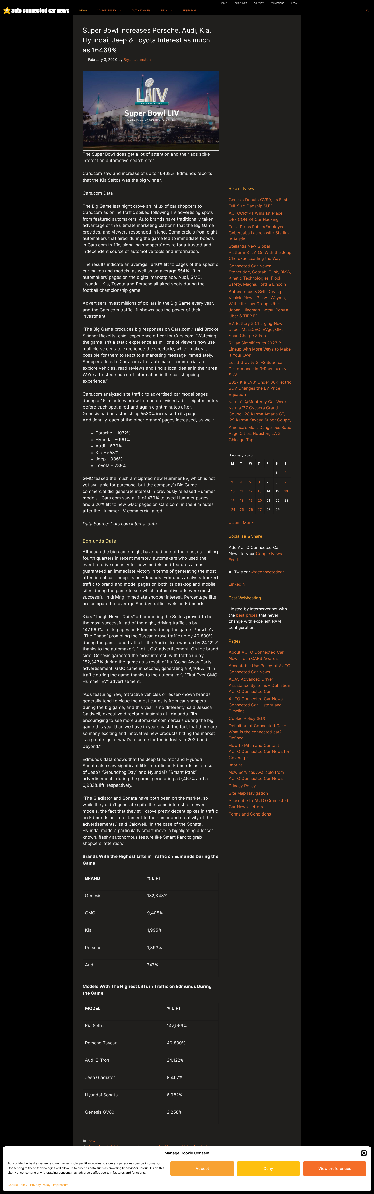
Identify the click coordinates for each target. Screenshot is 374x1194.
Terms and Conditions (250, 814)
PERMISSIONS (277, 3)
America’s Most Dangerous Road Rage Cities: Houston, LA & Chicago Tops (260, 433)
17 (232, 500)
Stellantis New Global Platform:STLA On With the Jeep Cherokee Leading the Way (260, 252)
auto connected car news (40, 10)
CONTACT (259, 3)
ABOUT (224, 3)
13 (259, 491)
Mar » (248, 522)
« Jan (234, 522)
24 (233, 510)
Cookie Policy (17, 1185)
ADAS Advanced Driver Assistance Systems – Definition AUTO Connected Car (259, 685)
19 (250, 500)
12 (250, 491)
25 (242, 510)
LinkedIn (237, 584)
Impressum (60, 1185)
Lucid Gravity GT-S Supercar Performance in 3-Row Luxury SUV (257, 368)
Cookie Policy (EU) (247, 718)
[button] (363, 1153)
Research (189, 10)
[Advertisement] (260, 101)
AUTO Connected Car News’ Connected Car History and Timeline (256, 705)
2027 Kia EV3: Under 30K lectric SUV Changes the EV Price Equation (260, 388)
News (83, 10)
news (93, 1141)
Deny (268, 1168)
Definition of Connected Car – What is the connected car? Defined (257, 731)
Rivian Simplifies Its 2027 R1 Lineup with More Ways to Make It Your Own (260, 349)
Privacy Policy (40, 1185)
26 (251, 510)
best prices (246, 615)
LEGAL (294, 3)
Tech (164, 10)
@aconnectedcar (267, 571)
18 (241, 500)
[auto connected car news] (7, 10)
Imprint (235, 764)
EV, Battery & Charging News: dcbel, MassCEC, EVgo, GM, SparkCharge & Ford (257, 329)
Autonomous (141, 10)
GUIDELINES (241, 3)
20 (260, 500)
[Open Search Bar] (367, 10)
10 (233, 491)
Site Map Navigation (248, 793)
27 (260, 510)
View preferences (334, 1168)
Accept (202, 1168)
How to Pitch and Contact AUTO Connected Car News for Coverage (259, 751)
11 (241, 491)
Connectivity (106, 10)
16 (286, 491)
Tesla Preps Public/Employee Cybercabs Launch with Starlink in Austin (259, 232)
